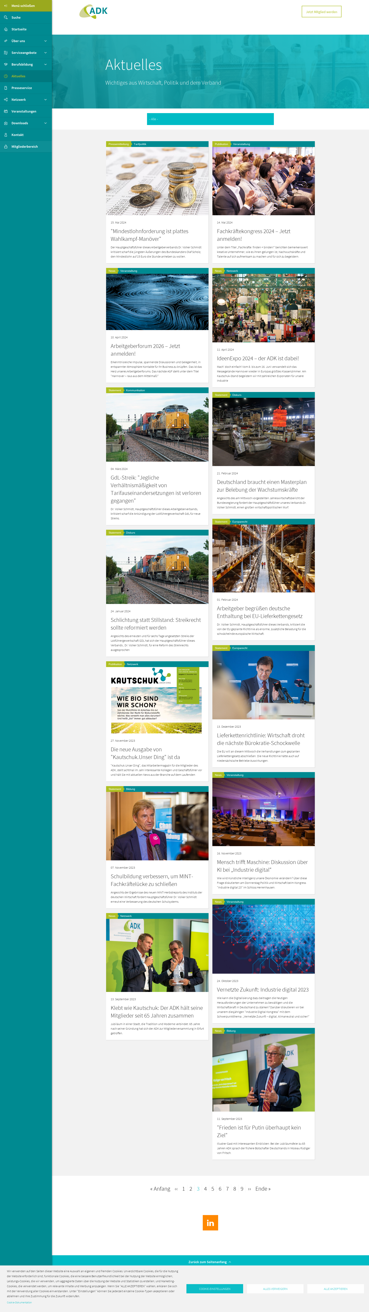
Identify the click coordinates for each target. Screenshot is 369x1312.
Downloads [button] (20, 123)
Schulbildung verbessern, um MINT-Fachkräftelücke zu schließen (152, 879)
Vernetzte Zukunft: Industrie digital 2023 (263, 989)
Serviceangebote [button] (24, 52)
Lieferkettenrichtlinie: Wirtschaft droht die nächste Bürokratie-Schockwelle (261, 738)
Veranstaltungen (24, 111)
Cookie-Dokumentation (19, 1302)
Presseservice (22, 88)
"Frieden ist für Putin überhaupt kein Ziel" (259, 1131)
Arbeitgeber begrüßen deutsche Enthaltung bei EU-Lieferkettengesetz (260, 612)
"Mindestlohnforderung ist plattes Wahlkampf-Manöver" (149, 234)
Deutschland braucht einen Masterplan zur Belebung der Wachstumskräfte (262, 485)
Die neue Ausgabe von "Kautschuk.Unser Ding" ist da (145, 753)
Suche (16, 17)
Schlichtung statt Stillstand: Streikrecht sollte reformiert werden (156, 623)
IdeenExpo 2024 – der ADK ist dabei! (258, 358)
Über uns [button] (18, 41)
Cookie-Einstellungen (214, 1289)
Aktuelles (18, 76)
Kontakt (18, 135)
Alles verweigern (275, 1289)
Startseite (19, 29)
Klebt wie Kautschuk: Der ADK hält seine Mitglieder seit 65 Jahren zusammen (157, 1011)
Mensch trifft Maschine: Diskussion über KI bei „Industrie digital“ (262, 865)
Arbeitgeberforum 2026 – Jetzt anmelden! (145, 349)
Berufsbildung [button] (22, 64)
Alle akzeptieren (335, 1289)
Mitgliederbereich (25, 146)
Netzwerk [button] (19, 99)
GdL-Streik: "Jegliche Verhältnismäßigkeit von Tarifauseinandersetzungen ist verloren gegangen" (156, 489)
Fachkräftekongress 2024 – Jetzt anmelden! (253, 234)
